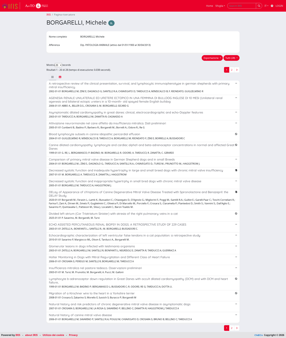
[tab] (52, 77)
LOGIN (279, 5)
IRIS (48, 14)
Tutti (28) (230, 58)
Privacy (73, 335)
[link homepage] (11, 5)
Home (209, 5)
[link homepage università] (36, 5)
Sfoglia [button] (219, 5)
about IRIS (31, 335)
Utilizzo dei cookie (53, 335)
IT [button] (266, 5)
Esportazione (211, 58)
